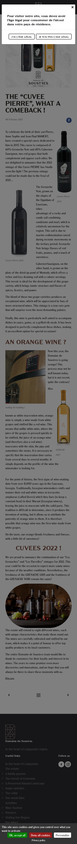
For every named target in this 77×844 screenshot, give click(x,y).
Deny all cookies (40, 835)
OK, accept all (17, 835)
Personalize (62, 835)
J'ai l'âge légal (21, 36)
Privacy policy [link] (38, 840)
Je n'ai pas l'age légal (54, 36)
